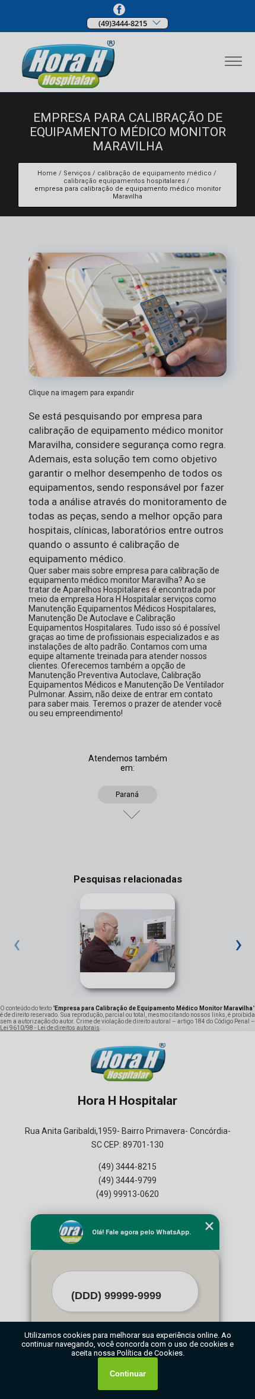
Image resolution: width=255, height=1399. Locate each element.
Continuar (128, 1373)
